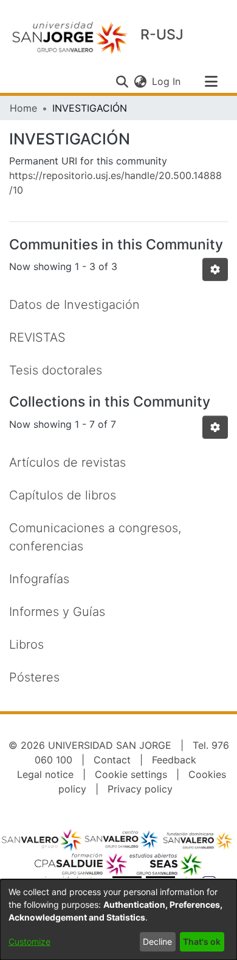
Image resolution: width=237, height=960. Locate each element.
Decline (157, 941)
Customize (29, 941)
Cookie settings (131, 774)
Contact (112, 760)
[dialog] (118, 919)
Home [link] (23, 108)
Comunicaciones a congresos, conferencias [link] (95, 537)
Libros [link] (26, 644)
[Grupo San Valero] (42, 840)
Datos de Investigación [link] (74, 304)
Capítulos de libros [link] (62, 495)
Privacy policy (140, 789)
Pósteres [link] (34, 677)
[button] (121, 81)
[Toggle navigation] (211, 81)
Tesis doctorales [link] (55, 370)
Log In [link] (167, 81)
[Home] (70, 37)
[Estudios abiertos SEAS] (165, 864)
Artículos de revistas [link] (67, 462)
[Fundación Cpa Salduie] (81, 864)
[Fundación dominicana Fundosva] (198, 840)
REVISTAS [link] (37, 337)
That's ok (202, 941)
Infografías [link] (39, 579)
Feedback (174, 760)
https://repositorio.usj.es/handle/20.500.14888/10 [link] (115, 182)
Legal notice (45, 774)
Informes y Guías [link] (57, 611)
